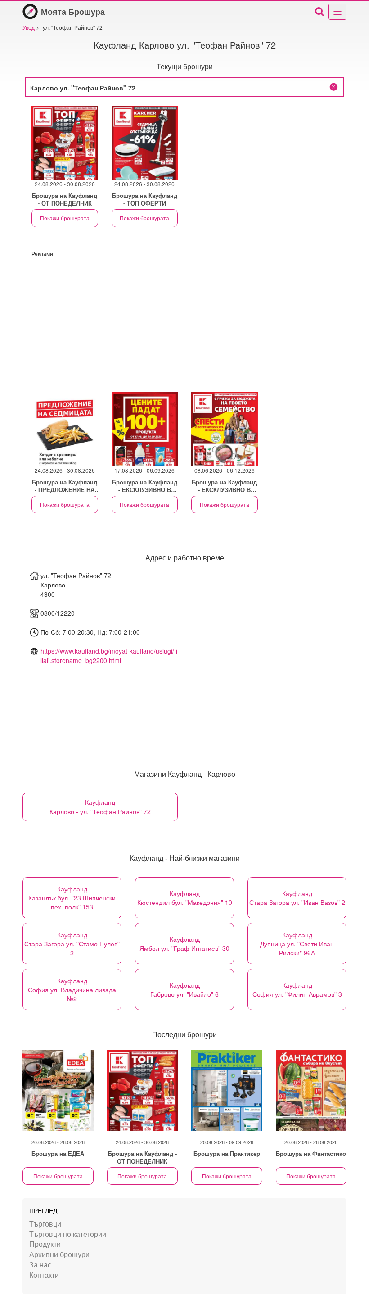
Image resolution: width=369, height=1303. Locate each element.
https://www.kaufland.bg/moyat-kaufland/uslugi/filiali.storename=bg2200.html (108, 655)
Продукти (45, 1244)
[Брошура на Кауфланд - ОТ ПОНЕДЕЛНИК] (142, 1090)
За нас (40, 1264)
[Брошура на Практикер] (226, 1090)
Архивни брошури (59, 1254)
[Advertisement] (185, 320)
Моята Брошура (73, 12)
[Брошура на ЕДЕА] (58, 1090)
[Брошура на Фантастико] (311, 1090)
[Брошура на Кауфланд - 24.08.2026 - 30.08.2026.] (65, 143)
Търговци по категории (67, 1234)
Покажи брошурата (65, 218)
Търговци (45, 1223)
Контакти (44, 1275)
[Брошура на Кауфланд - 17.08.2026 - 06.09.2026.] (145, 429)
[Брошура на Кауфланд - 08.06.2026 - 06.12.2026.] (224, 429)
